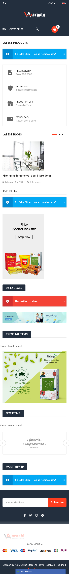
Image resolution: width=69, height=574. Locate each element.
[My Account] (5, 3)
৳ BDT (51, 3)
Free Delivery (23, 71)
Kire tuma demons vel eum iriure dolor (27, 175)
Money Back (22, 117)
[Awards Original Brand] (34, 443)
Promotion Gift (24, 102)
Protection (22, 86)
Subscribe (57, 502)
